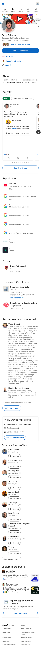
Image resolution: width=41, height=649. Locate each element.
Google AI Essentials (19, 287)
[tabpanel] (20, 131)
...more (26, 133)
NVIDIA (14, 129)
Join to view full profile (15, 438)
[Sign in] (37, 4)
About (23, 625)
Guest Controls (26, 641)
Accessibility (7, 628)
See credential (16, 298)
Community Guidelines (9, 644)
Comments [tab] (17, 98)
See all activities (20, 168)
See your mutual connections (20, 44)
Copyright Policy (26, 637)
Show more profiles (10, 559)
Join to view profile (20, 51)
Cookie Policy (7, 637)
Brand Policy (6, 641)
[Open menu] (38, 26)
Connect (16, 456)
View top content (20, 613)
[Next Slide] (38, 132)
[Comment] (17, 158)
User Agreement (26, 628)
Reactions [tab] (28, 98)
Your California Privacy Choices (28, 633)
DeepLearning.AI (16, 306)
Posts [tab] (6, 98)
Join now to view (12, 408)
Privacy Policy (7, 632)
